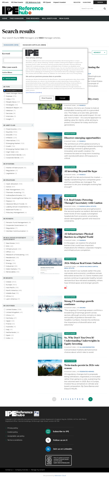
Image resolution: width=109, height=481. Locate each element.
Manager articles (34, 45)
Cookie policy (12, 432)
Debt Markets (13, 269)
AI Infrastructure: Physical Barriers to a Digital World (78, 235)
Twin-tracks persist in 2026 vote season (81, 367)
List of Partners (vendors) (34, 92)
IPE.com (5, 2)
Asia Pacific (12, 287)
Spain (10, 335)
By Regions (8, 278)
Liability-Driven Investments (18, 207)
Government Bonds (16, 155)
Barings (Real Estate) (88, 206)
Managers (11, 45)
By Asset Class (9, 125)
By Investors (9, 164)
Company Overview (21, 470)
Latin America (13, 299)
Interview (11, 116)
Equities (11, 132)
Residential (12, 257)
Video (10, 99)
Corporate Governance (16, 225)
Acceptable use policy (15, 436)
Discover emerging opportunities (82, 137)
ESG (9, 246)
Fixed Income (13, 129)
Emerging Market (15, 143)
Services (11, 113)
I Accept (62, 98)
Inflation (11, 137)
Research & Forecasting (17, 254)
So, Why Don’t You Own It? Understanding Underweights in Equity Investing (82, 340)
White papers (9, 79)
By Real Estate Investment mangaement (15, 238)
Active (10, 187)
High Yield (12, 152)
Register (77, 2)
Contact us (9, 470)
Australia (11, 326)
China (10, 315)
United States (13, 309)
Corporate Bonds (15, 157)
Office (10, 252)
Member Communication (17, 231)
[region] (55, 76)
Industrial (11, 266)
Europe (11, 284)
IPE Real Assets (17, 2)
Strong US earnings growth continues (79, 303)
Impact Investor (59, 2)
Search (104, 8)
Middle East (12, 293)
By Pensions (8, 219)
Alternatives (13, 140)
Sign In (100, 2)
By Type (7, 87)
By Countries (9, 306)
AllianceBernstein (87, 347)
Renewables (12, 272)
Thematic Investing (15, 192)
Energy (11, 263)
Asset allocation (14, 184)
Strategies (12, 105)
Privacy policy (12, 428)
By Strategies (9, 180)
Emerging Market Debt (17, 149)
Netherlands (12, 332)
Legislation (11, 173)
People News (13, 102)
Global (11, 282)
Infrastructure (13, 249)
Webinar (11, 110)
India (9, 338)
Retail (10, 260)
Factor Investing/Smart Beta (18, 198)
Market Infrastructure (16, 167)
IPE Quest (47, 2)
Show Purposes (47, 98)
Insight (10, 119)
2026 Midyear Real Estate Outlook (82, 263)
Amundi (82, 307)
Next (90, 399)
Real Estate (13, 243)
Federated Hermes (87, 371)
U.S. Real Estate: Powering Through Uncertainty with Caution (83, 201)
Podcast (11, 96)
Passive (10, 201)
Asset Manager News (16, 93)
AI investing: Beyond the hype (80, 171)
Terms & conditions (14, 440)
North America (14, 290)
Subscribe (87, 2)
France (10, 324)
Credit (10, 146)
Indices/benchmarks (16, 195)
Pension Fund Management (18, 222)
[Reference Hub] (22, 14)
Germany (11, 318)
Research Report (14, 107)
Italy (9, 329)
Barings (83, 240)
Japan (10, 321)
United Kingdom (14, 312)
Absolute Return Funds (16, 204)
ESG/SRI (11, 135)
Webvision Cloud (60, 475)
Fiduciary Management (16, 212)
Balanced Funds (14, 209)
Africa (10, 296)
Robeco (82, 105)
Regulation (12, 170)
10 (82, 399)
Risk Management (15, 189)
